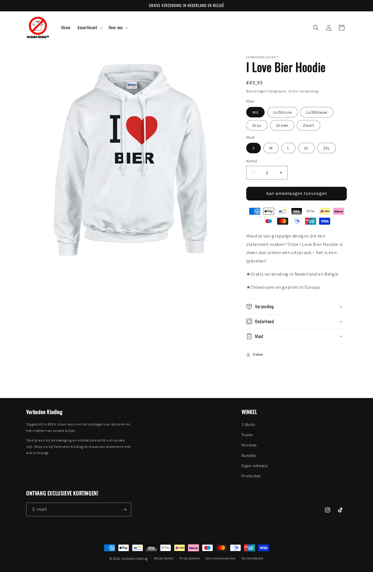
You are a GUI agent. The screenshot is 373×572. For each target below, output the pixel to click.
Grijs (256, 125)
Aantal (251, 161)
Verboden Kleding (135, 559)
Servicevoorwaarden (220, 558)
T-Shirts (248, 424)
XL (306, 148)
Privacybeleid (190, 558)
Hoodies (249, 445)
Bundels (249, 455)
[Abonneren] (124, 509)
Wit (255, 112)
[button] (89, 27)
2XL (326, 148)
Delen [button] (258, 354)
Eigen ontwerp (255, 465)
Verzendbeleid (252, 558)
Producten (251, 475)
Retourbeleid (163, 558)
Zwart (308, 125)
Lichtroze (282, 112)
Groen (282, 125)
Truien (247, 434)
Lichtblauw (316, 112)
